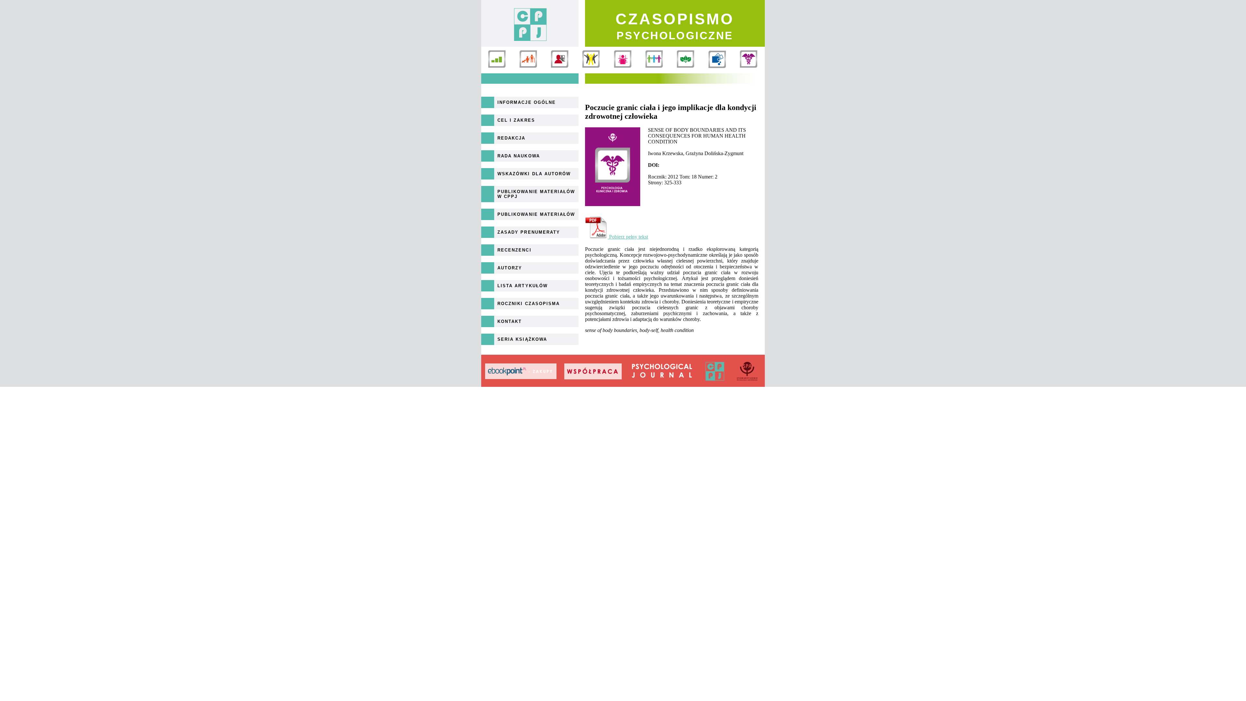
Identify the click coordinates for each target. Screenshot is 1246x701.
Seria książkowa (522, 339)
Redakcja (511, 138)
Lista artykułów (522, 285)
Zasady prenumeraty (528, 232)
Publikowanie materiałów (536, 214)
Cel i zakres (516, 120)
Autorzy (509, 267)
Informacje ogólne (526, 102)
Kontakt (509, 321)
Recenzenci (514, 250)
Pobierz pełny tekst (628, 237)
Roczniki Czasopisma (528, 303)
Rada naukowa (518, 156)
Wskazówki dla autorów (534, 173)
